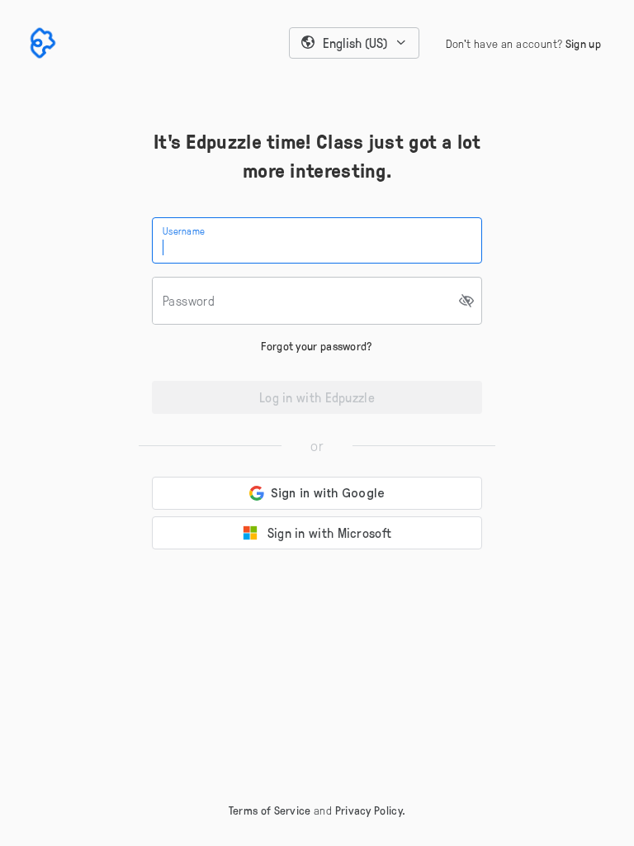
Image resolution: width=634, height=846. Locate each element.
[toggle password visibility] (467, 300)
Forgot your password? (316, 346)
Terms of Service (270, 810)
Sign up (583, 43)
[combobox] (354, 43)
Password (189, 300)
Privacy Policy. (370, 810)
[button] (354, 43)
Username (184, 230)
